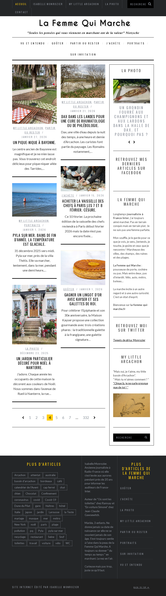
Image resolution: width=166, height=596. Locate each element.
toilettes (19, 543)
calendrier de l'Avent (26, 487)
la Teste (69, 512)
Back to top (140, 587)
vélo (58, 543)
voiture (46, 543)
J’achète (113, 43)
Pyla (40, 530)
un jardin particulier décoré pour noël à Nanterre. (34, 363)
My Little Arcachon (28, 128)
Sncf (61, 536)
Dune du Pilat (22, 505)
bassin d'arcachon (24, 481)
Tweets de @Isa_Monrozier (129, 340)
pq (31, 530)
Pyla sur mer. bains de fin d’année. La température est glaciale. (34, 240)
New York (20, 524)
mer (45, 518)
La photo (32, 348)
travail (33, 543)
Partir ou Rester (85, 43)
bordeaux (46, 481)
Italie (17, 512)
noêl (33, 524)
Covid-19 (50, 499)
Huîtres (50, 505)
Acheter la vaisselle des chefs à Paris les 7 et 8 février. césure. (83, 205)
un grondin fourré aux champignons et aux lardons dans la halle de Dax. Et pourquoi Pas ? (131, 121)
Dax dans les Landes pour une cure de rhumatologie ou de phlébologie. (83, 121)
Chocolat (31, 493)
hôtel (62, 505)
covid (36, 499)
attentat (35, 475)
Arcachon (20, 475)
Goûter (58, 43)
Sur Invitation (83, 54)
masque (33, 518)
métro (56, 518)
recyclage (20, 536)
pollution (19, 530)
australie (50, 475)
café (59, 481)
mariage (19, 518)
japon (28, 512)
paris (44, 524)
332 (86, 417)
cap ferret (49, 487)
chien (17, 493)
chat (62, 487)
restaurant (37, 536)
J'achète (68, 195)
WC (68, 543)
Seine (51, 536)
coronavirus (21, 499)
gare (37, 505)
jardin (40, 512)
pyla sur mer (55, 530)
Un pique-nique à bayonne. (34, 142)
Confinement (48, 493)
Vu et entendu (33, 43)
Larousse (54, 512)
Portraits (136, 43)
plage (55, 524)
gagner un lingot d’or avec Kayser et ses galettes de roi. (83, 299)
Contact (21, 12)
